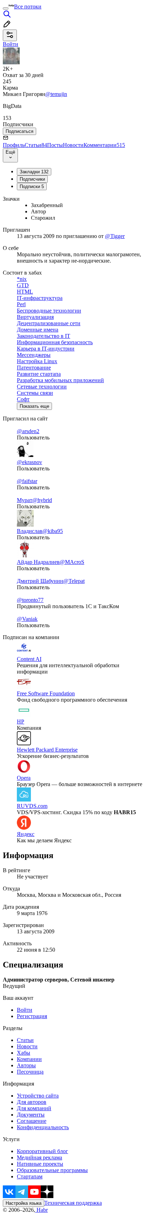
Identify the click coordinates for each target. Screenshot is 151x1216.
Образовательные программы (52, 1170)
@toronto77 (30, 600)
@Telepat (74, 581)
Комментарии (104, 145)
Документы (31, 1115)
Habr (41, 1210)
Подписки (32, 186)
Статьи (36, 145)
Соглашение (31, 1121)
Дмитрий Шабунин (40, 581)
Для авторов (31, 1102)
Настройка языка (23, 1203)
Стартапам (29, 1176)
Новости (73, 145)
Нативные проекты (40, 1164)
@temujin (56, 94)
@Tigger (115, 236)
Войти (24, 1010)
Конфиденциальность (43, 1127)
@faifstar (27, 481)
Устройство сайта (38, 1096)
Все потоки (27, 6)
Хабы (23, 1053)
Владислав (29, 531)
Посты (55, 145)
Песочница (30, 1072)
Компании (29, 1059)
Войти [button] (10, 44)
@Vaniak (27, 619)
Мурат (24, 500)
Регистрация (32, 1016)
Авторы (26, 1065)
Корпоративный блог (42, 1151)
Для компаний (34, 1108)
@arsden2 (28, 431)
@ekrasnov (29, 462)
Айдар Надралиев (38, 562)
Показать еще (34, 406)
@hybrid (42, 500)
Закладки (34, 171)
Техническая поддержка (73, 1203)
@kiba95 (52, 531)
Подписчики (32, 179)
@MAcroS (72, 562)
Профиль (14, 145)
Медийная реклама (39, 1157)
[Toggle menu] (5, 8)
